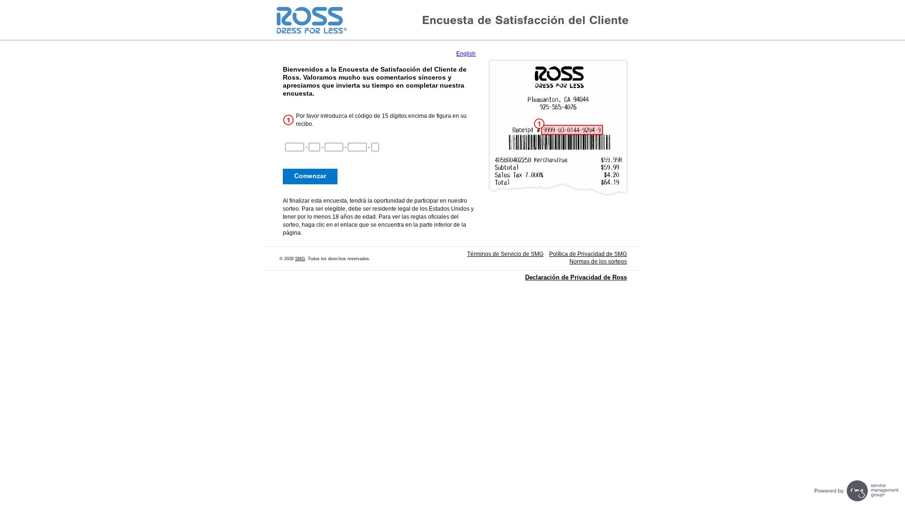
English (466, 53)
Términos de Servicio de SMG (505, 254)
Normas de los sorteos (598, 261)
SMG (300, 258)
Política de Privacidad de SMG (588, 254)
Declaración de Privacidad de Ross (576, 277)
